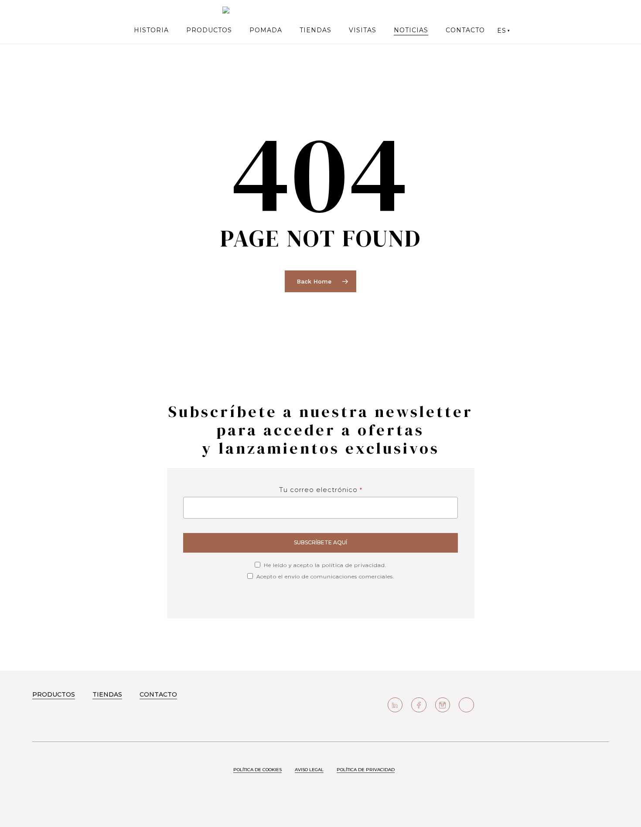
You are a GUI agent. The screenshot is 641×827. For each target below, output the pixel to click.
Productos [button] (53, 694)
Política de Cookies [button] (257, 769)
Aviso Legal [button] (309, 769)
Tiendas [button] (107, 694)
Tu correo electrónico (320, 489)
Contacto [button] (158, 694)
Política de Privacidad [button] (366, 769)
